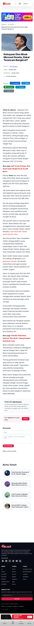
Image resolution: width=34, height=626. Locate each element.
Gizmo (13, 569)
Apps (13, 581)
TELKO (3, 571)
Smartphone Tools (27, 569)
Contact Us (9, 606)
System (25, 3)
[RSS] (20, 561)
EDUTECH (3, 576)
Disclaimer (21, 606)
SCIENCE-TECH (5, 581)
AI (1, 569)
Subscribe (17, 598)
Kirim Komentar (8, 446)
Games (14, 584)
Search (25, 579)
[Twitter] (13, 561)
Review (14, 571)
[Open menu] (20, 3)
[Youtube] (16, 561)
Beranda (3, 24)
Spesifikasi (25, 576)
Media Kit (15, 606)
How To (14, 574)
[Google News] (2, 561)
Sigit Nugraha (14, 66)
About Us (3, 606)
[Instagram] (9, 561)
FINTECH (3, 579)
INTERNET (11, 24)
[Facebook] (6, 561)
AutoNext (14, 579)
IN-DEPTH (4, 574)
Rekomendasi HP (27, 571)
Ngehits (14, 576)
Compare (25, 574)
